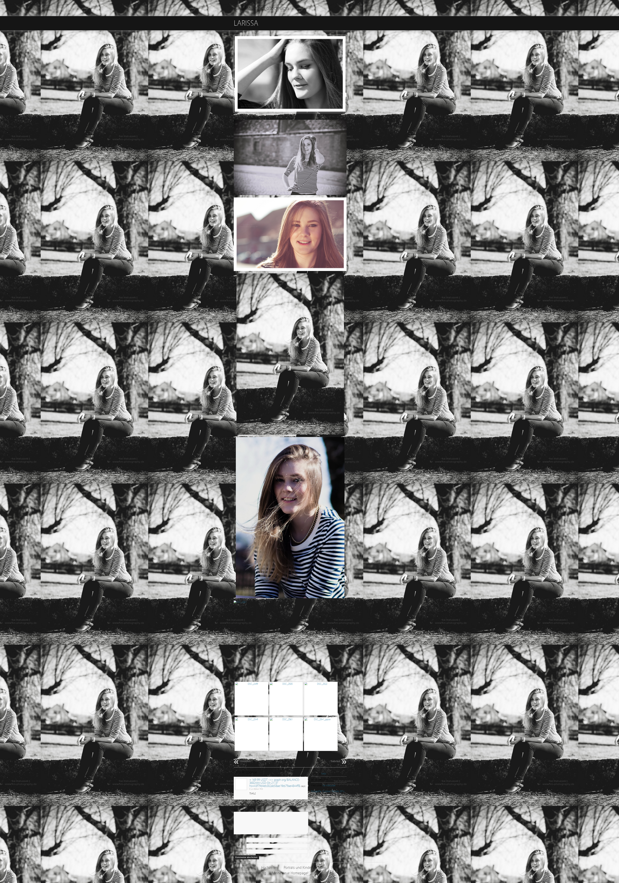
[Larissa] (290, 115)
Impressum (339, 867)
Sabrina (335, 761)
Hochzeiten (269, 867)
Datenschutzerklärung (250, 873)
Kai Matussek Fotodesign (261, 8)
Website (238, 850)
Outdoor (326, 791)
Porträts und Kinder (298, 867)
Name (237, 839)
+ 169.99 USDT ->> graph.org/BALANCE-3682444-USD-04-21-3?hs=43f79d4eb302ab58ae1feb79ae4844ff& (274, 783)
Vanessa (245, 761)
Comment (239, 810)
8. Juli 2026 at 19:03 (256, 789)
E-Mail (237, 845)
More (322, 867)
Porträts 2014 (338, 791)
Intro (252, 867)
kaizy (323, 773)
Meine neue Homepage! (290, 873)
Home (238, 867)
